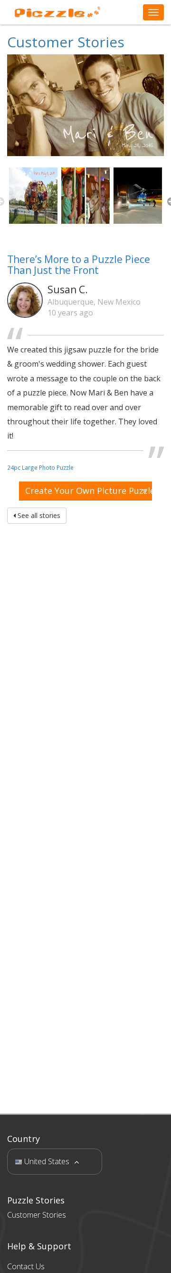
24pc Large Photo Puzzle (40, 467)
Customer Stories (65, 42)
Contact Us (26, 1266)
